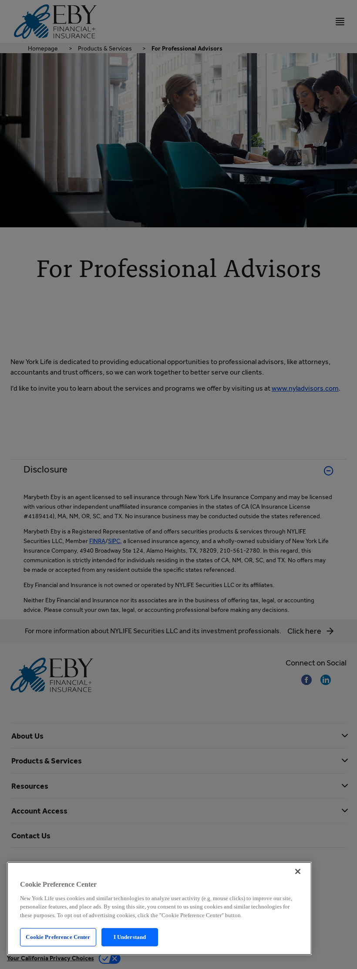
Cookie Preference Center (58, 937)
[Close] (297, 871)
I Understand (130, 937)
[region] (159, 908)
